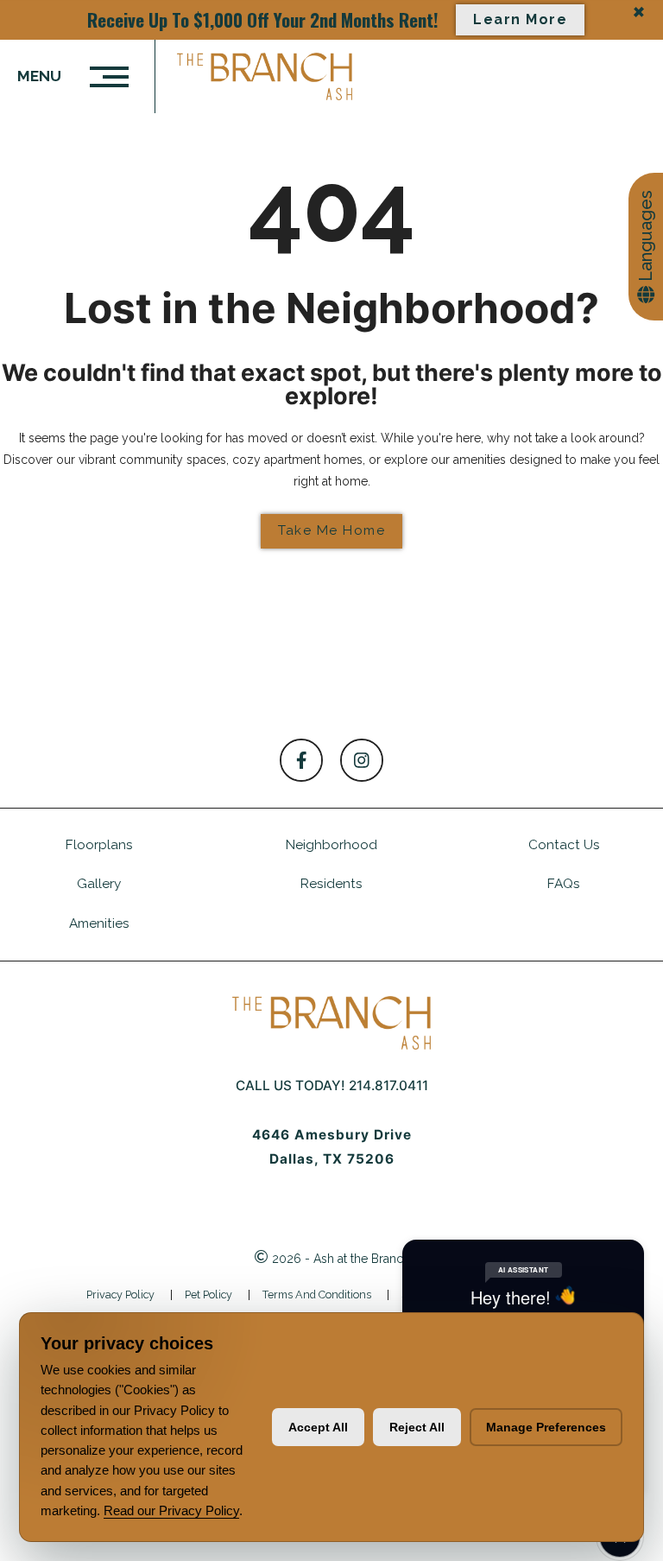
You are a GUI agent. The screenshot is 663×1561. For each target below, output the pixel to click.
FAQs (563, 884)
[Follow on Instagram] (362, 760)
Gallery (99, 884)
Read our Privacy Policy (171, 1510)
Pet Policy (208, 1294)
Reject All (417, 1427)
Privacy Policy (120, 1294)
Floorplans (99, 845)
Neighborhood (331, 845)
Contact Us (564, 845)
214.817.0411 (388, 1085)
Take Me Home (331, 530)
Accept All (318, 1427)
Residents (331, 884)
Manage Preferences (546, 1427)
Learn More (520, 19)
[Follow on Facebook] (301, 760)
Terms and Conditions (316, 1294)
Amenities (99, 923)
